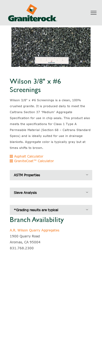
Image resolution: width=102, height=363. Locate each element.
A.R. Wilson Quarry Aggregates (34, 230)
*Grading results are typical (36, 210)
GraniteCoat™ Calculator (33, 161)
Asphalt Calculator (28, 156)
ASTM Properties (27, 175)
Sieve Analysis (25, 192)
